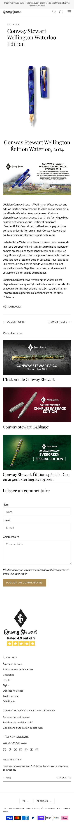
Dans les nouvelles (13, 690)
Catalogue (8, 674)
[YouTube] (31, 750)
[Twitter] (15, 750)
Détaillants (9, 701)
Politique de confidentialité (18, 722)
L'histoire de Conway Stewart (29, 379)
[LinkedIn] (36, 750)
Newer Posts (57, 321)
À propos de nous (12, 663)
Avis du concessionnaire (16, 717)
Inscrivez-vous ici (37, 5)
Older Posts (16, 321)
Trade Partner (10, 695)
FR (23, 801)
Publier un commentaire (24, 582)
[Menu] (69, 12)
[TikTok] (20, 750)
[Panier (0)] (61, 12)
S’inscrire (64, 777)
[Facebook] (9, 750)
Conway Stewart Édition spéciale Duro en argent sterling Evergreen (37, 477)
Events (6, 679)
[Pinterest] (26, 750)
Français (42, 801)
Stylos (6, 685)
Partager (15, 306)
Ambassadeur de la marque (18, 669)
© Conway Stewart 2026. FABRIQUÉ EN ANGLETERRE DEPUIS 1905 (36, 810)
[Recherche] (54, 12)
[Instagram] (4, 750)
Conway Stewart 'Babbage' (26, 427)
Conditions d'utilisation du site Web (23, 727)
